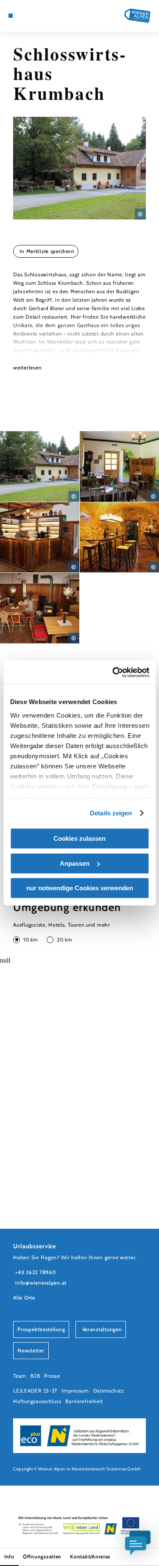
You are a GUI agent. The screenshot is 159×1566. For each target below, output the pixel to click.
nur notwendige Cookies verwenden (79, 888)
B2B (35, 1376)
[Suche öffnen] (43, 16)
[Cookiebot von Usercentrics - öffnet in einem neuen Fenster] (113, 672)
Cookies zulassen (79, 838)
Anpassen (74, 863)
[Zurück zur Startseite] (137, 15)
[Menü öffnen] (10, 16)
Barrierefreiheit (84, 1401)
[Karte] (23, 16)
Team (19, 1376)
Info (9, 1556)
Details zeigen (111, 813)
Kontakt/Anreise (90, 1556)
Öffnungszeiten (42, 1556)
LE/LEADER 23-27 (35, 1390)
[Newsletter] (30, 16)
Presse (52, 1376)
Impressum (75, 1390)
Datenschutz (108, 1390)
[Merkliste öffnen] (36, 16)
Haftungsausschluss (37, 1401)
